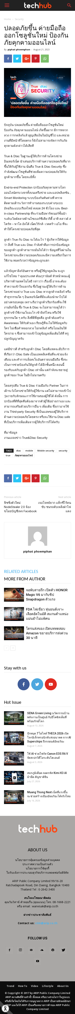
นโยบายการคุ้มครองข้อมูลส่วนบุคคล (37, 860)
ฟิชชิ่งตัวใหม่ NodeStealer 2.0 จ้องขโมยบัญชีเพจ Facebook (20, 507)
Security (19, 19)
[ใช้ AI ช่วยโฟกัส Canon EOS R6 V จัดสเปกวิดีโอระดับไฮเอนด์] (14, 759)
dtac (18, 450)
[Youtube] (38, 961)
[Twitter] (64, 950)
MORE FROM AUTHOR (24, 579)
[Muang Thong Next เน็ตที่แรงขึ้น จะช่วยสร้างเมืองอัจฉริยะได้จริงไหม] (14, 797)
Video (34, 986)
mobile (29, 450)
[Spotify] (53, 950)
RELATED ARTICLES (21, 572)
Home (7, 19)
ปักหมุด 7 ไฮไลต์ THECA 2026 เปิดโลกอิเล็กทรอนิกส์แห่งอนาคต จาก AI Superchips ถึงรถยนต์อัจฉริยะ (49, 737)
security (63, 450)
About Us (63, 986)
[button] (69, 5)
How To (22, 986)
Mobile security (45, 450)
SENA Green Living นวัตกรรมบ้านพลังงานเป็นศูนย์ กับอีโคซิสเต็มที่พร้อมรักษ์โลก (48, 717)
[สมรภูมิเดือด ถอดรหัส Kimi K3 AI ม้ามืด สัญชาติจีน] (14, 778)
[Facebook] (10, 950)
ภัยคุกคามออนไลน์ (24, 455)
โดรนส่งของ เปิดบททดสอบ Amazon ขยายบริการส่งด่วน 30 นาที (47, 633)
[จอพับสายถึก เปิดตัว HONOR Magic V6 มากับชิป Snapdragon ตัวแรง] (14, 595)
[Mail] (31, 950)
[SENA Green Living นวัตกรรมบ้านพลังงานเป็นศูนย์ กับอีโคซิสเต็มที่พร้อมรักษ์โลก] (14, 718)
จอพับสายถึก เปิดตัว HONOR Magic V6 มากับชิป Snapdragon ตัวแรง (47, 594)
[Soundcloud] (42, 950)
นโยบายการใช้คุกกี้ (37, 868)
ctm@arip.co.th (46, 923)
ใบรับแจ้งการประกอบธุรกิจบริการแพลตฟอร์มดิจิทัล (37, 872)
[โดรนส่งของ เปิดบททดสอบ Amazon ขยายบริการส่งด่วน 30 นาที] (14, 633)
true (8, 455)
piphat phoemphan (19, 49)
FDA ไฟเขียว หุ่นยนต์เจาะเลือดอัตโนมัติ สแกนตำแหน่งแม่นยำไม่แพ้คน (47, 614)
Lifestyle (47, 986)
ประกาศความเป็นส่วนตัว (37, 864)
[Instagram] (20, 950)
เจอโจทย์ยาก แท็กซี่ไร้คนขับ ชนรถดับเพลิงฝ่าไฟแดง (54, 507)
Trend (10, 986)
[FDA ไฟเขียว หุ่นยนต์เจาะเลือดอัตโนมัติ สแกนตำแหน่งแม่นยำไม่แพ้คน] (14, 614)
